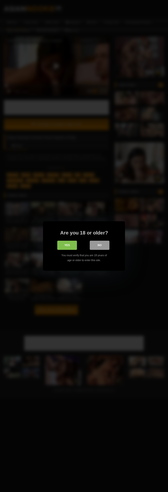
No (100, 245)
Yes (67, 245)
